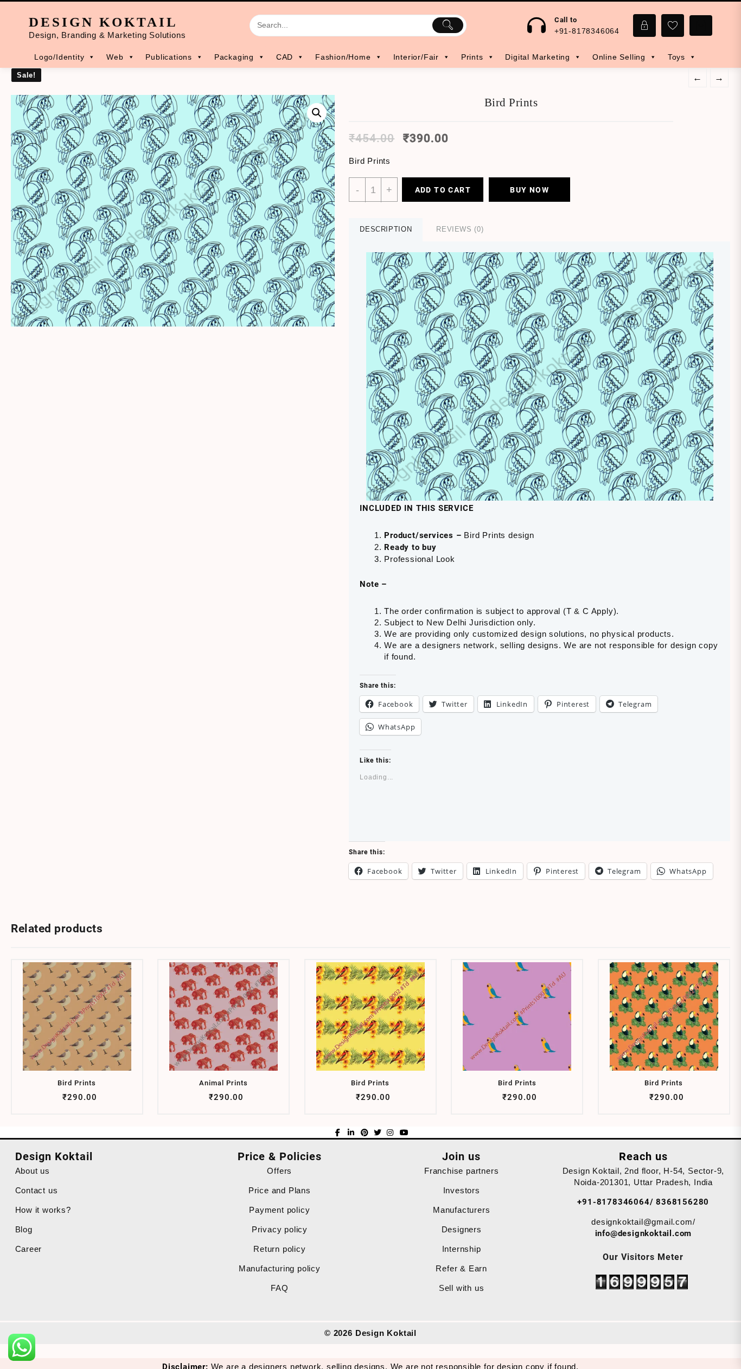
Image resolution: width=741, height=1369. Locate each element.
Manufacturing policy (280, 1268)
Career (28, 1248)
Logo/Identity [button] (59, 57)
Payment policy (279, 1209)
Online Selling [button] (619, 57)
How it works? (43, 1209)
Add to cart (443, 189)
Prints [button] (472, 57)
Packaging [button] (234, 57)
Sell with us (461, 1288)
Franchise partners (461, 1170)
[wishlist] (96, 1101)
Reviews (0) (459, 229)
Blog (24, 1229)
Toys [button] (676, 57)
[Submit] (447, 25)
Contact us (36, 1190)
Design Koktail (103, 22)
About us (32, 1170)
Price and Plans (279, 1190)
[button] (539, 376)
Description (386, 229)
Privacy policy (280, 1229)
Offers (279, 1170)
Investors (461, 1190)
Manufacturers (461, 1209)
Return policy (279, 1248)
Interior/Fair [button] (416, 57)
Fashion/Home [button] (343, 57)
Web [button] (114, 57)
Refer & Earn (461, 1268)
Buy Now (529, 189)
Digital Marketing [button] (537, 57)
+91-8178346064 (586, 31)
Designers (462, 1229)
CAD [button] (284, 57)
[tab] (386, 229)
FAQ (279, 1288)
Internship (461, 1248)
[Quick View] (75, 1101)
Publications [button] (168, 57)
